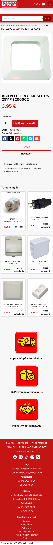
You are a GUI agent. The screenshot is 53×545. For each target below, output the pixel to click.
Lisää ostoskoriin (24, 123)
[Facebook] (15, 457)
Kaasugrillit (26, 524)
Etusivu (4, 25)
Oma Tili (10, 443)
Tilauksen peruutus (27, 451)
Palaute (11, 447)
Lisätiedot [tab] (26, 154)
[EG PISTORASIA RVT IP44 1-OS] (13, 248)
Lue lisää (19, 227)
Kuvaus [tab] (26, 147)
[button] (5, 138)
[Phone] (38, 457)
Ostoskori (23, 443)
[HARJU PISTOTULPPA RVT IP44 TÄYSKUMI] (40, 204)
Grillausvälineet (26, 531)
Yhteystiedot (39, 443)
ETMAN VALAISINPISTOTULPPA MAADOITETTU (13, 220)
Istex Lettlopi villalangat (26, 535)
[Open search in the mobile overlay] (26, 18)
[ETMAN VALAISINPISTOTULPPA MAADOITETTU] (13, 205)
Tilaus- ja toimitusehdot (33, 447)
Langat (26, 521)
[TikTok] (26, 457)
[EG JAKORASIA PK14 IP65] (40, 248)
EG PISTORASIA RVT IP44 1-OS (13, 262)
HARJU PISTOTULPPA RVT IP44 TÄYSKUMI (39, 218)
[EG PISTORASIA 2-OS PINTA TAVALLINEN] (40, 291)
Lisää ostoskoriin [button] (46, 225)
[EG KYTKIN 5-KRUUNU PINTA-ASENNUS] (13, 291)
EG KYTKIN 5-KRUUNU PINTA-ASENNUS (13, 305)
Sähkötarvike (17, 25)
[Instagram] (21, 457)
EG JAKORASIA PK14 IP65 (40, 262)
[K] (50, 3)
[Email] (32, 457)
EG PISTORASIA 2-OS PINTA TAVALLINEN (39, 305)
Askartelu (26, 528)
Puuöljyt (26, 538)
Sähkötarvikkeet (34, 25)
